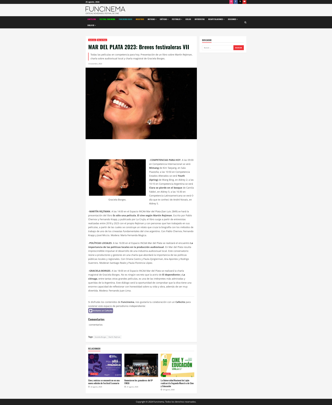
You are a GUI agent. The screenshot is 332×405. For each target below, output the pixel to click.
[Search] (245, 22)
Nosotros (140, 19)
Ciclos (188, 19)
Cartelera (91, 19)
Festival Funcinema (107, 19)
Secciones (232, 19)
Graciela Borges (100, 337)
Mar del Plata (102, 40)
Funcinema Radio (125, 19)
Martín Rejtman (114, 337)
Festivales (176, 19)
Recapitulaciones (215, 19)
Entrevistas (200, 19)
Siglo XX (90, 25)
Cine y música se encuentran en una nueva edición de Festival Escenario (104, 382)
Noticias (151, 19)
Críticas (163, 19)
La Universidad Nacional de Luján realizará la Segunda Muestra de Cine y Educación (177, 383)
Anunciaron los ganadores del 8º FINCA (138, 382)
